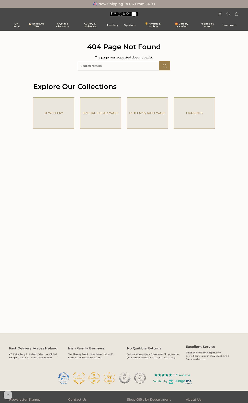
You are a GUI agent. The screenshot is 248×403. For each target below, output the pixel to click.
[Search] (164, 65)
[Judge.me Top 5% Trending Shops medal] (140, 378)
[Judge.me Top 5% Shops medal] (125, 378)
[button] (228, 14)
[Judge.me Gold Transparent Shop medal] (94, 378)
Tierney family (81, 354)
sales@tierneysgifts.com (207, 352)
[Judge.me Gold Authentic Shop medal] (79, 378)
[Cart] (237, 14)
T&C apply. (170, 357)
